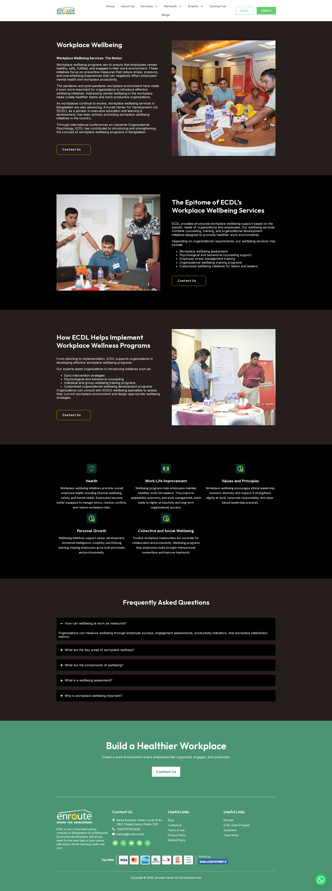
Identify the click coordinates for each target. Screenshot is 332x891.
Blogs (166, 15)
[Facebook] (115, 843)
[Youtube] (131, 843)
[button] (73, 150)
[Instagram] (147, 843)
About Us (127, 6)
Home (110, 6)
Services (147, 6)
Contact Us (217, 6)
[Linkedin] (139, 843)
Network (170, 6)
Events (193, 6)
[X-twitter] (123, 843)
